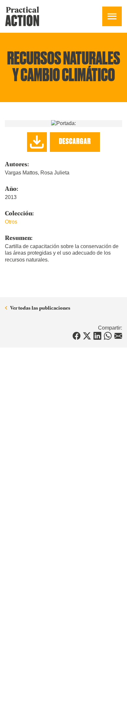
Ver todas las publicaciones (40, 308)
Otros (11, 222)
